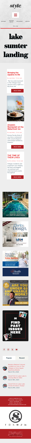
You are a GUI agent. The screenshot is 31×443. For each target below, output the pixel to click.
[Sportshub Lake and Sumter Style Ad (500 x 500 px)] (15, 252)
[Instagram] (8, 349)
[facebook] (5, 424)
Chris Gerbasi (12, 161)
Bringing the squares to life (13, 73)
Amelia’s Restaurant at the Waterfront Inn (15, 127)
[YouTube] (16, 349)
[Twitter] (12, 349)
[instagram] (9, 424)
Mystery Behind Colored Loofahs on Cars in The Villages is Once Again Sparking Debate (16, 367)
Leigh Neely (12, 78)
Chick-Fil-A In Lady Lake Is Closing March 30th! (17, 377)
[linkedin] (25, 424)
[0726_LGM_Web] (14, 222)
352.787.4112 (17, 403)
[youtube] (17, 424)
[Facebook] (4, 349)
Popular (9, 358)
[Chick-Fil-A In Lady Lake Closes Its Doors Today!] (5, 385)
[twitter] (13, 424)
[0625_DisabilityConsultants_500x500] (15, 281)
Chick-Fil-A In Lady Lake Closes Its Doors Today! (16, 385)
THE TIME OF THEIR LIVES (13, 156)
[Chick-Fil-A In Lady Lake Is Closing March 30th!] (5, 377)
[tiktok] (21, 424)
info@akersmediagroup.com (17, 404)
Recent (22, 358)
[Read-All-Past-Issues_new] (15, 311)
